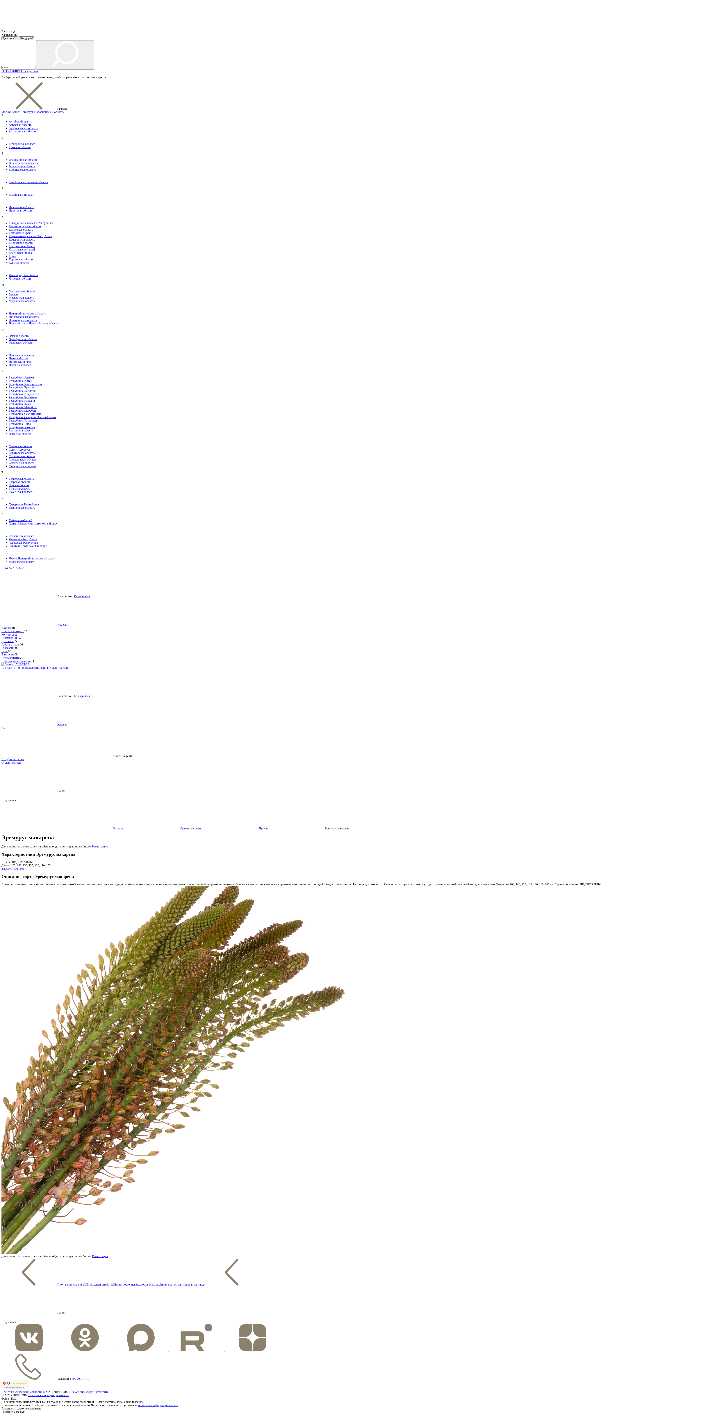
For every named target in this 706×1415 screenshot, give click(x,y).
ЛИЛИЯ (15, 71)
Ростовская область (21, 430)
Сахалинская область (22, 456)
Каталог (6, 628)
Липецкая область (20, 278)
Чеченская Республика (23, 539)
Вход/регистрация (37, 667)
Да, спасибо (9, 38)
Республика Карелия (22, 400)
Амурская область (20, 124)
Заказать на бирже (12, 868)
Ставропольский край (22, 466)
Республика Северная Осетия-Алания (32, 417)
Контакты (8, 634)
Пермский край (18, 358)
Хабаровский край (20, 520)
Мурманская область (22, 301)
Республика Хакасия (22, 427)
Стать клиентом (11, 657)
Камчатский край (20, 232)
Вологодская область (22, 166)
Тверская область (19, 481)
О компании (9, 637)
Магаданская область (22, 291)
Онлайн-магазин (59, 667)
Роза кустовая (29, 71)
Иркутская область (20, 210)
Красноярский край (21, 252)
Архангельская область (23, 128)
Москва (6, 111)
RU (3, 727)
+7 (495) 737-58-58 (12, 568)
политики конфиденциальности (158, 1405)
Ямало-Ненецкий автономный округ (32, 558)
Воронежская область (22, 169)
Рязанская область (20, 433)
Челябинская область (22, 536)
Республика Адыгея (21, 377)
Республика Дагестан (22, 390)
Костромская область (22, 246)
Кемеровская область (22, 239)
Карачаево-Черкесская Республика (30, 236)
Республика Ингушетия (24, 394)
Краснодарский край (22, 249)
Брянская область (20, 147)
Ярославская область (22, 561)
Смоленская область (21, 462)
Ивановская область (21, 207)
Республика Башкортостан (25, 384)
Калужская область (21, 229)
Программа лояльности (16, 661)
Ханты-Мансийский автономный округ (34, 523)
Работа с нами (10, 644)
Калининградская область (25, 226)
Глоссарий (8, 647)
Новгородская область (23, 320)
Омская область (18, 335)
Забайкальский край (21, 194)
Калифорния (82, 596)
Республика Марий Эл (23, 407)
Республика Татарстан (23, 420)
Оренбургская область (23, 339)
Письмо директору (81, 1391)
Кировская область (21, 242)
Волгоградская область (23, 163)
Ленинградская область (23, 275)
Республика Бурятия (21, 387)
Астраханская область (22, 131)
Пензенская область (21, 355)
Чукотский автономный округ (28, 545)
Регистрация (100, 846)
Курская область (19, 262)
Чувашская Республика (23, 542)
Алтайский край (19, 121)
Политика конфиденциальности (21, 1391)
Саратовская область (22, 452)
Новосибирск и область (49, 111)
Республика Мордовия (23, 410)
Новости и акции (12, 631)
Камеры (62, 624)
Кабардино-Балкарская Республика (31, 223)
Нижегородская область (24, 316)
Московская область (21, 297)
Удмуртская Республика (24, 504)
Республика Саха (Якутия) (25, 413)
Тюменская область (21, 491)
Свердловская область (23, 459)
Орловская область (21, 342)
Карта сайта (101, 1391)
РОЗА (5, 71)
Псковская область (20, 365)
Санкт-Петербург (22, 111)
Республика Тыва (20, 423)
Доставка (7, 641)
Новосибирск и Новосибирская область (34, 323)
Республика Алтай (20, 380)
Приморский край (20, 361)
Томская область (19, 485)
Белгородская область (22, 143)
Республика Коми (20, 404)
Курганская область (21, 259)
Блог (4, 651)
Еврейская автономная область (28, 182)
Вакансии (8, 654)
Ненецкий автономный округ (27, 313)
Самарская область (20, 446)
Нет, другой (26, 38)
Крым (12, 256)
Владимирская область (23, 159)
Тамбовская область (21, 478)
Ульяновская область (22, 507)
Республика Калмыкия (23, 397)
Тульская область (19, 488)
